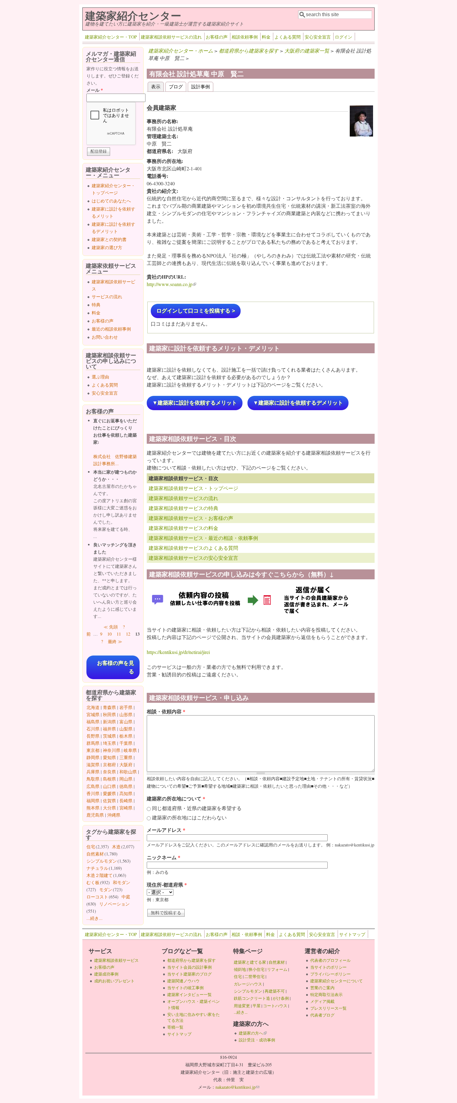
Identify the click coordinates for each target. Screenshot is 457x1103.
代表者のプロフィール (330, 960)
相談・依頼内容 (166, 711)
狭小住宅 (256, 969)
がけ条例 (281, 998)
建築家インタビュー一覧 (189, 994)
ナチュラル (97, 868)
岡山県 (125, 779)
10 (109, 634)
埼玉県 (109, 743)
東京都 (92, 750)
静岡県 (92, 757)
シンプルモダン (101, 861)
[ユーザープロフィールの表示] (361, 134)
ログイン (343, 37)
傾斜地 (240, 969)
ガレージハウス (248, 984)
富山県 (125, 722)
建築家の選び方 (107, 247)
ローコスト (97, 897)
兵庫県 (92, 772)
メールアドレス (166, 829)
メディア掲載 (322, 1001)
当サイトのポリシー (328, 967)
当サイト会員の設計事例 (189, 967)
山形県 (125, 714)
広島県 (92, 786)
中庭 (126, 897)
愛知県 (109, 757)
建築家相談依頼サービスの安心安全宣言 (193, 557)
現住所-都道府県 (167, 884)
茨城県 (109, 736)
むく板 (92, 882)
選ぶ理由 (100, 377)
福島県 (92, 722)
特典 (96, 305)
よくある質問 (288, 37)
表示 (157, 86)
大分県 (109, 808)
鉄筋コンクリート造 (252, 998)
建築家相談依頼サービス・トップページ (193, 488)
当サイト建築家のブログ (189, 974)
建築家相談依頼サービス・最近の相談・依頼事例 (203, 538)
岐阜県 (130, 750)
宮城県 (92, 714)
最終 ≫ (115, 641)
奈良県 (109, 772)
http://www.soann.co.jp (171, 284)
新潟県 (109, 722)
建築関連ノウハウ (183, 981)
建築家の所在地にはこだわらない (189, 817)
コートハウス (275, 1005)
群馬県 (92, 743)
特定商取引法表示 (326, 994)
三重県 (125, 757)
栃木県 (125, 736)
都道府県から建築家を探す (249, 50)
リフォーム (277, 969)
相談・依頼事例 (247, 934)
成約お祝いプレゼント (114, 981)
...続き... (94, 918)
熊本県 (92, 808)
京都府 (109, 764)
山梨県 (125, 729)
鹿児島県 (95, 815)
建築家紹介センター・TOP (111, 37)
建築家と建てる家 (250, 962)
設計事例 (200, 86)
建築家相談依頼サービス (116, 960)
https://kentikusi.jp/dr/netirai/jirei (178, 652)
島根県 (109, 779)
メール (94, 90)
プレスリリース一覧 (328, 1008)
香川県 (92, 793)
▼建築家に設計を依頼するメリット (194, 403)
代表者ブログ (322, 1015)
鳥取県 (92, 779)
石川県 (92, 729)
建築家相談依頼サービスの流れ (171, 37)
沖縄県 (113, 815)
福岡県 (92, 801)
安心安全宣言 (318, 37)
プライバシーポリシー (330, 974)
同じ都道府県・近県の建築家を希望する (197, 808)
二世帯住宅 (254, 976)
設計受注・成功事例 (257, 1040)
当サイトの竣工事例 (185, 987)
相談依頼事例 (245, 37)
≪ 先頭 (111, 627)
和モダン (121, 882)
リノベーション (114, 904)
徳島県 (125, 786)
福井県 (109, 729)
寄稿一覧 (175, 1027)
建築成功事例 (106, 974)
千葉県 (125, 743)
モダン (105, 889)
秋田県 (109, 714)
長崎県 (125, 801)
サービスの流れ (107, 296)
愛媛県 (109, 793)
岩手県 (125, 707)
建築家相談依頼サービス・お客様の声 (191, 518)
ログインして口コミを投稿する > (195, 311)
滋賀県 (92, 764)
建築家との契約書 (109, 239)
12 (128, 634)
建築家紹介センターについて (336, 981)
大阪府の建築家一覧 (306, 50)
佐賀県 (109, 801)
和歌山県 (128, 772)
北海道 (92, 707)
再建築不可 (275, 991)
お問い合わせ (105, 337)
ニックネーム (163, 857)
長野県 (92, 736)
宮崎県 (125, 808)
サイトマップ (352, 934)
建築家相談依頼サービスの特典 (183, 508)
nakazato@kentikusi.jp (237, 1087)
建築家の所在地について (176, 798)
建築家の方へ (253, 1033)
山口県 (109, 786)
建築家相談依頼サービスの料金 (183, 528)
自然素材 (95, 854)
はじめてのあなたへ (111, 201)
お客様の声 (217, 37)
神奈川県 (111, 750)
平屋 (256, 1005)
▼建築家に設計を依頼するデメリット (298, 403)
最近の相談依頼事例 (111, 329)
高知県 (125, 793)
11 (119, 634)
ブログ (176, 86)
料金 (266, 37)
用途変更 (242, 1005)
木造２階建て (99, 875)
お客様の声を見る (115, 667)
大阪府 (125, 764)
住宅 (90, 847)
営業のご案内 (322, 987)
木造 (116, 847)
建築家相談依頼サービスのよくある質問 (193, 548)
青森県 (109, 707)
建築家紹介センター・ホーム (180, 50)
